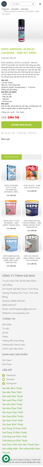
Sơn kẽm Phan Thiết (12, 408)
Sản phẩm (15, 9)
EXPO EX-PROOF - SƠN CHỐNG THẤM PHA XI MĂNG (31, 258)
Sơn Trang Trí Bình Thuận (14, 432)
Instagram (11, 383)
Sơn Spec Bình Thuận (12, 424)
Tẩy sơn (6, 452)
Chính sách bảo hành (12, 348)
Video (5, 336)
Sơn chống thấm (10, 448)
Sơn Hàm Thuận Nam (28, 444)
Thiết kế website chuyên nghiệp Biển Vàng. (24, 462)
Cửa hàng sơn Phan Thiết (14, 436)
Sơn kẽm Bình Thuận (12, 404)
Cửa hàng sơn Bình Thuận (14, 440)
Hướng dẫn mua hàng (13, 340)
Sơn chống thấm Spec (29, 448)
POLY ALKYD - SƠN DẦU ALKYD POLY (32, 186)
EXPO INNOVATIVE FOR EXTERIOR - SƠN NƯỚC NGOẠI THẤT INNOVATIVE (32, 224)
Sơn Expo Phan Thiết (12, 412)
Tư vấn (5, 328)
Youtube (10, 379)
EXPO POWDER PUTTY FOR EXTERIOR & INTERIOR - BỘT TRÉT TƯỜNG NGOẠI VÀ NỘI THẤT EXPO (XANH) (11, 192)
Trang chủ (5, 9)
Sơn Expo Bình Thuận (12, 416)
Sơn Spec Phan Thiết (12, 420)
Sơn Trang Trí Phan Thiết (14, 428)
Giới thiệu (7, 324)
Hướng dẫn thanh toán (13, 344)
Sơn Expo (24, 9)
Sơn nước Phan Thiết (12, 400)
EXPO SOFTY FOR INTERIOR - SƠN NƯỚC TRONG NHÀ (11, 223)
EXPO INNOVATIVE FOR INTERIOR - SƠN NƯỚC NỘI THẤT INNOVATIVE (11, 259)
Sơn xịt (13, 58)
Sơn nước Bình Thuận (12, 396)
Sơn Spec (6, 360)
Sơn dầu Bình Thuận (12, 388)
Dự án (5, 332)
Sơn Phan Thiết (9, 444)
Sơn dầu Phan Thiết (12, 392)
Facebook (11, 375)
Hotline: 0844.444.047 (21, 124)
